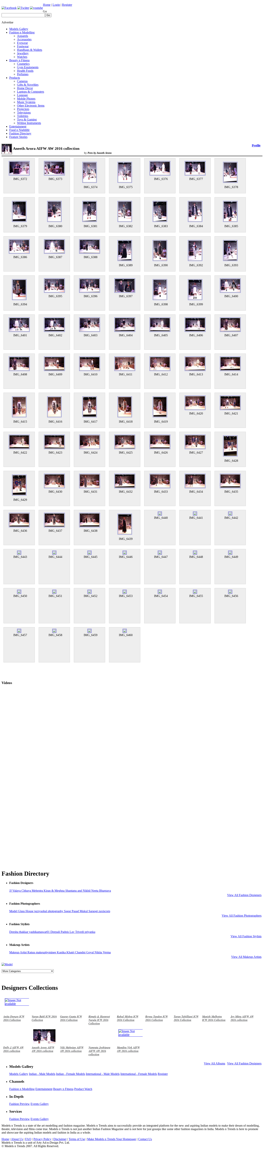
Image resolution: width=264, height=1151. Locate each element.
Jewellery (23, 53)
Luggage (22, 95)
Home (46, 4)
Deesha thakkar (19, 931)
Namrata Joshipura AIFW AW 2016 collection (99, 1051)
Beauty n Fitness (19, 60)
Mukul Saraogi (89, 911)
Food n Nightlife (19, 130)
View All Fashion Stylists (246, 936)
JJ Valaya (15, 890)
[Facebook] (9, 7)
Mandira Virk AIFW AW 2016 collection (128, 1049)
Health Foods (25, 70)
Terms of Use (77, 1139)
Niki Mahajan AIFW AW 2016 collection (71, 1049)
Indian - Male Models (42, 1074)
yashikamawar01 (39, 931)
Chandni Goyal (85, 952)
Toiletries (22, 116)
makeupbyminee (46, 952)
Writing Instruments (29, 123)
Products (14, 77)
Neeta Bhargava (101, 890)
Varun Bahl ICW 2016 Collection (44, 1018)
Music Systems (26, 102)
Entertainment (17, 126)
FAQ (28, 1139)
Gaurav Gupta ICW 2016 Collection (71, 1018)
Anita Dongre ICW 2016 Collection (13, 1018)
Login (56, 4)
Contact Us (145, 1139)
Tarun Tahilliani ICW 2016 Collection (186, 1018)
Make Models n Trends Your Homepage (111, 1139)
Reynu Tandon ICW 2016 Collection (156, 1018)
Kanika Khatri (66, 952)
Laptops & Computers (30, 91)
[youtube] (36, 7)
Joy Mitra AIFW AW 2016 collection (242, 1018)
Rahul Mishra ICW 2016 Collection (127, 1018)
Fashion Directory (20, 133)
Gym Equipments (27, 67)
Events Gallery (40, 1104)
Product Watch (83, 1089)
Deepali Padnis (60, 931)
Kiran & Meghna (54, 890)
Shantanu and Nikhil (78, 890)
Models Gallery (18, 29)
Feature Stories (18, 137)
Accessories (24, 39)
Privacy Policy (42, 1139)
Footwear (23, 46)
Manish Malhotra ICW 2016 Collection (214, 1018)
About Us (17, 1139)
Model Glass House (21, 911)
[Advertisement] (192, 26)
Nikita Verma (103, 952)
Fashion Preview (19, 1104)
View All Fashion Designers (244, 895)
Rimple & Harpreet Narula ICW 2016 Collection (99, 1020)
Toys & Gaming (27, 119)
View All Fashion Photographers (241, 915)
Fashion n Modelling (22, 32)
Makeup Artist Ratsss (22, 952)
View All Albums (214, 1063)
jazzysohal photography (49, 911)
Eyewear (22, 43)
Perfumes (22, 74)
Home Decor (25, 88)
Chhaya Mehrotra (32, 890)
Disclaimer (59, 1139)
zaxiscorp (104, 911)
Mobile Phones (26, 98)
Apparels (22, 36)
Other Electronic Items (30, 105)
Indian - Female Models (70, 1074)
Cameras (22, 81)
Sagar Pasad (72, 911)
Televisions (24, 112)
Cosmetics (23, 63)
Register (67, 4)
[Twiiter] (23, 7)
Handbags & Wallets (29, 49)
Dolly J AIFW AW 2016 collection (13, 1049)
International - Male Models (103, 1074)
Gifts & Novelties (27, 84)
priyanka (90, 931)
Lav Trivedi (77, 931)
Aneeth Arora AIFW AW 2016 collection (43, 1049)
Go (45, 11)
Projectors (23, 109)
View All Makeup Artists (246, 956)
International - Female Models (138, 1074)
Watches (22, 56)
